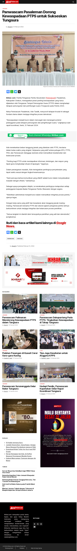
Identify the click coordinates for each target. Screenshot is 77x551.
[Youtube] (34, 526)
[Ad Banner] (38, 136)
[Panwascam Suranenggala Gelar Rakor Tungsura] (19, 372)
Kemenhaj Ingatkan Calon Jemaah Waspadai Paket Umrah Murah (18, 476)
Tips (41, 350)
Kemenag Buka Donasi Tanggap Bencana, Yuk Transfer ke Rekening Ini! (18, 480)
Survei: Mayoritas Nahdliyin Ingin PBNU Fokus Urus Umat (18, 471)
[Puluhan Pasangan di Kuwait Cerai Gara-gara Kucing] (19, 339)
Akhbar (5, 8)
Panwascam (51, 98)
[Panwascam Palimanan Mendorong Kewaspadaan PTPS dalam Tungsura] (19, 304)
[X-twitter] (37, 524)
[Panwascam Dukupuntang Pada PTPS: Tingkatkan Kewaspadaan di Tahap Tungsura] (57, 304)
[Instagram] (41, 524)
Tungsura (19, 238)
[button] (3, 2)
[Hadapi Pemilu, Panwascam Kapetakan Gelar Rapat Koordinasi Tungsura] (57, 372)
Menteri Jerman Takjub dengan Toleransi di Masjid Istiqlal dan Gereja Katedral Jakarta (18, 489)
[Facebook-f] (34, 524)
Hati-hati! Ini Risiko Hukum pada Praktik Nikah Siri (18, 485)
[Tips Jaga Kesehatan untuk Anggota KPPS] (57, 339)
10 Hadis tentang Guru (14, 443)
